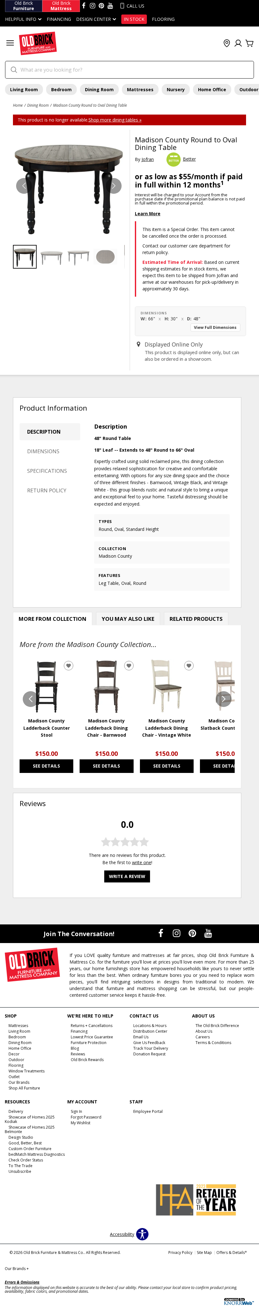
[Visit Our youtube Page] (110, 6)
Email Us (140, 1037)
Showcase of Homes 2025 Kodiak (30, 1119)
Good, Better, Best (25, 1143)
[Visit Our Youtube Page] (208, 933)
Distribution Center (150, 1031)
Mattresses (140, 89)
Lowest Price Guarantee (92, 1037)
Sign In (76, 1111)
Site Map (204, 1252)
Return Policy (46, 490)
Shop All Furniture (24, 1087)
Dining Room (99, 89)
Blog (75, 1048)
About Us (204, 1031)
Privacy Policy (180, 1252)
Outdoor (16, 1059)
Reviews (78, 1054)
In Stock (134, 19)
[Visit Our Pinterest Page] (193, 933)
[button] (10, 44)
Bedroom (61, 89)
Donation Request (149, 1054)
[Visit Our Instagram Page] (177, 933)
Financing (59, 19)
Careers (203, 1037)
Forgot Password (86, 1117)
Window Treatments (27, 1071)
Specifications (47, 470)
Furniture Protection (88, 1042)
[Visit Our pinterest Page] (101, 6)
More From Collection (53, 618)
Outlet (14, 1076)
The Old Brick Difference (217, 1025)
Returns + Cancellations (91, 1025)
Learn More (147, 214)
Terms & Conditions (213, 1042)
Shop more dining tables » (115, 120)
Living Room (24, 89)
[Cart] (249, 43)
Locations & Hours (149, 1025)
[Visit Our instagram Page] (92, 6)
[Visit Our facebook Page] (83, 6)
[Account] (238, 43)
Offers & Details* (231, 1252)
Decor (14, 1054)
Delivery (16, 1111)
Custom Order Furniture (30, 1148)
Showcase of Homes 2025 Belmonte (30, 1129)
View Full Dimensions (215, 327)
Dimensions (43, 451)
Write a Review (127, 876)
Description (44, 431)
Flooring (163, 19)
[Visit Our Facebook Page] (161, 933)
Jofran (148, 159)
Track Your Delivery (150, 1048)
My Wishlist (80, 1122)
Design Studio (21, 1137)
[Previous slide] (31, 699)
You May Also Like (128, 618)
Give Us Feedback (149, 1042)
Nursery (176, 89)
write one (141, 862)
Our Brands (19, 1082)
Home (18, 105)
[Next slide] (224, 699)
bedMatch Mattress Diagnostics (37, 1154)
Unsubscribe (20, 1171)
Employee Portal (148, 1111)
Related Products (196, 618)
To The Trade (21, 1165)
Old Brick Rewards (87, 1059)
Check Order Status (26, 1160)
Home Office (212, 89)
